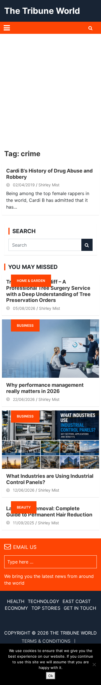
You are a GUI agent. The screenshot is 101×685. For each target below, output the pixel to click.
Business (25, 325)
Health (15, 601)
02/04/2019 (24, 184)
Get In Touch (80, 608)
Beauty (24, 507)
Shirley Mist (48, 184)
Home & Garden (31, 281)
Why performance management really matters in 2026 (45, 388)
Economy (16, 608)
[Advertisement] (50, 87)
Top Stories (45, 608)
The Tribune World (42, 11)
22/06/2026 (24, 399)
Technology (43, 601)
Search (87, 245)
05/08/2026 (24, 308)
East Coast (77, 601)
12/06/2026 (24, 490)
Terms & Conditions (46, 641)
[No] (94, 664)
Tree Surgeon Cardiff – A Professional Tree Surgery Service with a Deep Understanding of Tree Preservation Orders (48, 291)
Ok (50, 675)
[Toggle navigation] (6, 28)
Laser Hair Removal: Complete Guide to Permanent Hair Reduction (49, 511)
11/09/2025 (23, 522)
